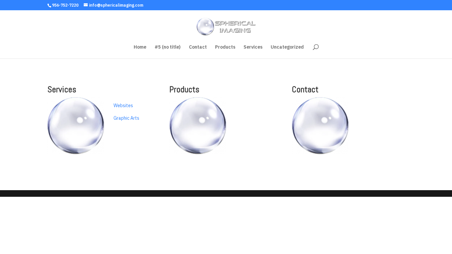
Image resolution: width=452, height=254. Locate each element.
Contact (198, 47)
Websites (123, 105)
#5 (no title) (168, 47)
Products (225, 47)
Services (253, 47)
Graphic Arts (126, 118)
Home (140, 47)
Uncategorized (287, 47)
